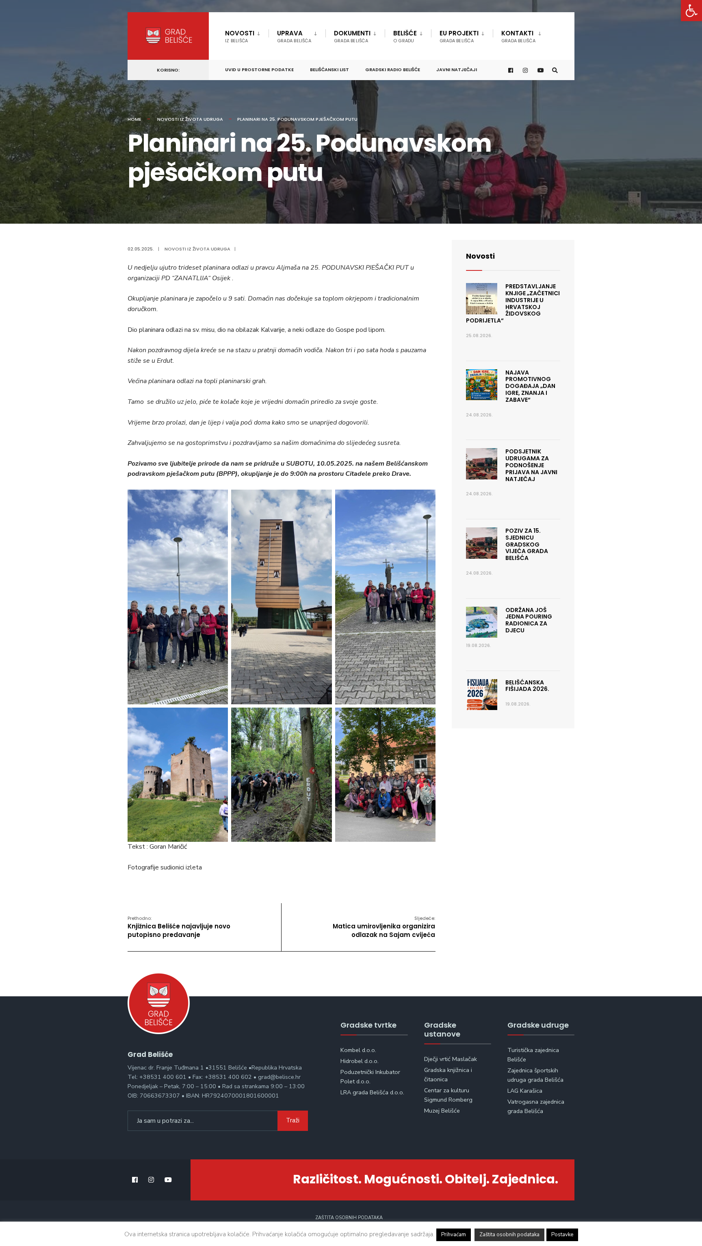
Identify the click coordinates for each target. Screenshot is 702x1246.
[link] (691, 10)
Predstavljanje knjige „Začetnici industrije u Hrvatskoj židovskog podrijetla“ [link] (513, 303)
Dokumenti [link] (352, 36)
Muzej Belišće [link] (442, 1111)
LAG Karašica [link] (524, 1091)
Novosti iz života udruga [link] (190, 119)
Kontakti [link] (518, 36)
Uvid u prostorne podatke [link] (259, 69)
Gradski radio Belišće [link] (392, 69)
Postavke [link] (562, 1234)
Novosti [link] (239, 36)
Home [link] (134, 119)
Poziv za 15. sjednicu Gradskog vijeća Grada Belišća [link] (526, 544)
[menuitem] (247, 35)
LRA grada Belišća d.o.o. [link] (372, 1092)
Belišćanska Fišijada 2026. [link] (527, 685)
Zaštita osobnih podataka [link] (349, 1218)
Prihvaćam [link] (453, 1234)
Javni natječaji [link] (456, 69)
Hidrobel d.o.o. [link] (359, 1061)
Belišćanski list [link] (329, 69)
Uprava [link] (294, 36)
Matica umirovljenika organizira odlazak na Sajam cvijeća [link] (384, 927)
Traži (292, 1120)
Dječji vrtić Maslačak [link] (450, 1059)
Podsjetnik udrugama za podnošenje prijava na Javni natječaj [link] (531, 465)
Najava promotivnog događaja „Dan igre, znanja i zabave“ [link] (530, 386)
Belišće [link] (405, 36)
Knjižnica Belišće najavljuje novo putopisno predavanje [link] (179, 927)
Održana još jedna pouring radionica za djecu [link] (528, 620)
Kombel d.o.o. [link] (358, 1050)
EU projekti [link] (459, 36)
